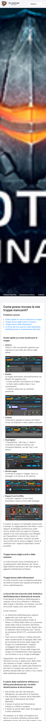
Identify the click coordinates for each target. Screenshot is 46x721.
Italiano (33, 4)
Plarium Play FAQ (9, 295)
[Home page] (10, 4)
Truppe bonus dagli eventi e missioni (20, 322)
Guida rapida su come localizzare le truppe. (23, 319)
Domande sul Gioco (27, 295)
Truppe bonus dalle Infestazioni (18, 324)
